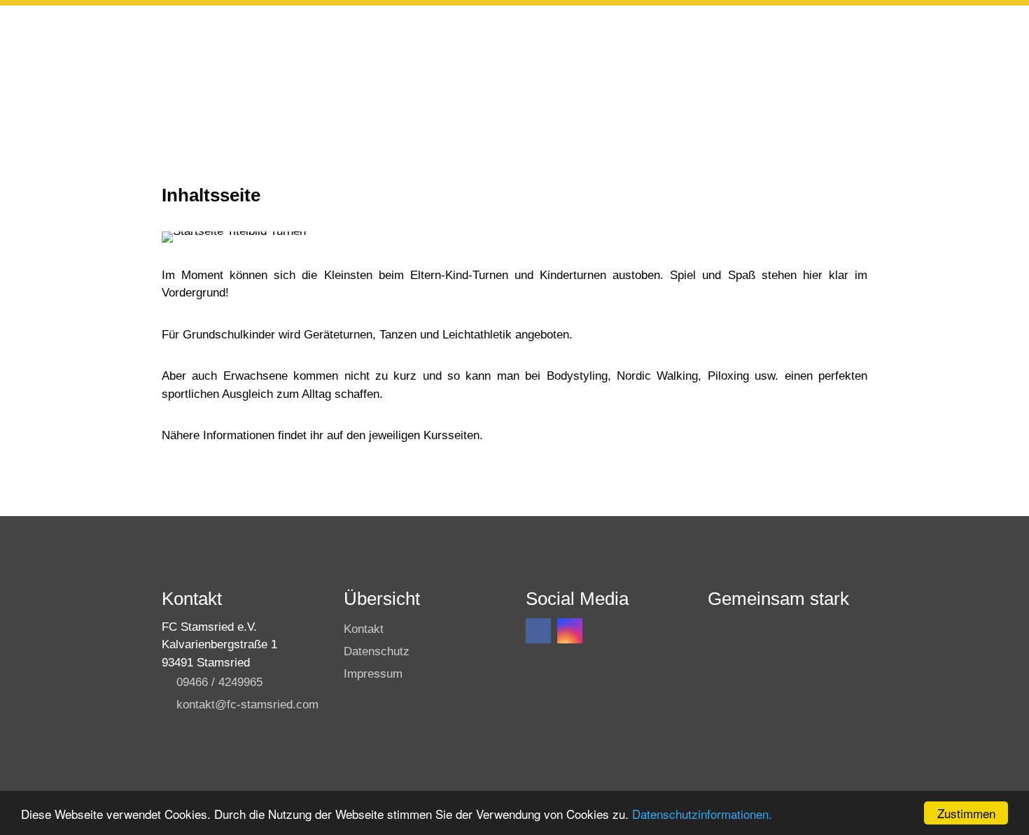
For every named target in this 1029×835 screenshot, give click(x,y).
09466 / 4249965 (219, 682)
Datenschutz (377, 651)
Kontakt (364, 629)
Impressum (373, 673)
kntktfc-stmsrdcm (247, 704)
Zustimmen (966, 813)
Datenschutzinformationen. (702, 813)
